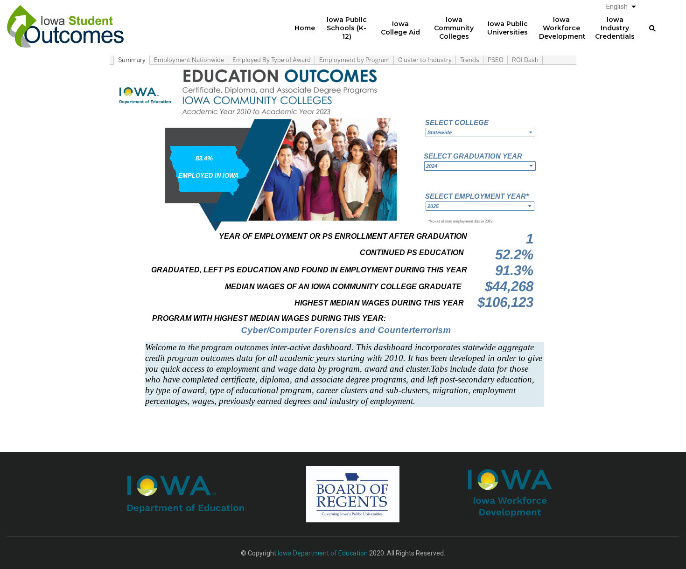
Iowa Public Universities (507, 28)
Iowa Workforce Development (562, 28)
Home (304, 28)
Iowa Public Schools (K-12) (347, 28)
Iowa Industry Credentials (615, 28)
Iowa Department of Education (323, 553)
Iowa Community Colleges (454, 28)
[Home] (65, 19)
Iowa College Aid (400, 28)
